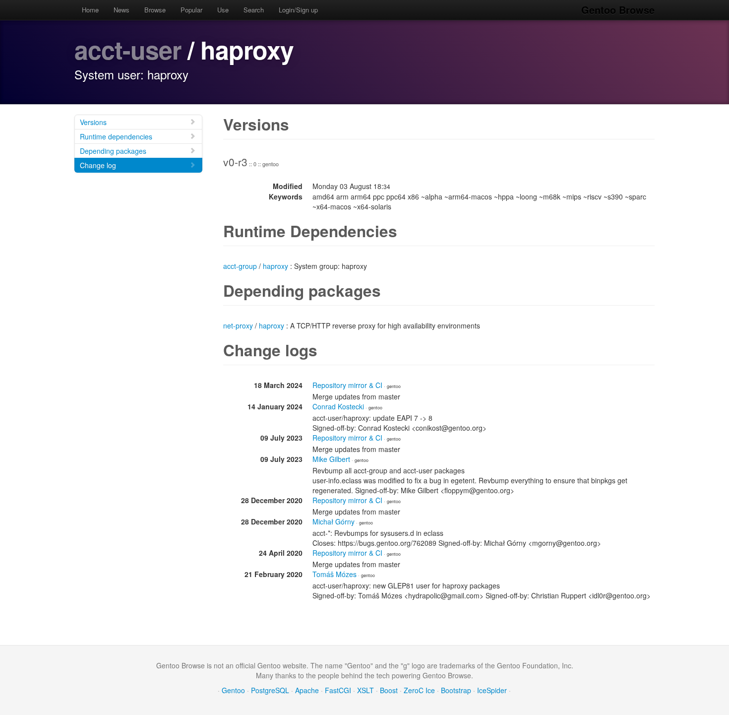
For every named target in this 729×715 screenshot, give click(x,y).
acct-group (240, 266)
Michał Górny (333, 521)
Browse (155, 9)
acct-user (127, 49)
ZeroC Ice (419, 690)
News (121, 9)
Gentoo (233, 690)
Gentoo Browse (618, 9)
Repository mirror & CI (347, 385)
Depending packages (113, 151)
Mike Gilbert (331, 459)
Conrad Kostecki (338, 406)
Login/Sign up (298, 9)
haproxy (275, 266)
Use (223, 9)
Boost (389, 690)
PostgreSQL (270, 690)
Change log (98, 165)
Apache (307, 690)
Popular (191, 9)
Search (253, 9)
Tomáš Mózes (334, 574)
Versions (93, 122)
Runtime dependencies (116, 136)
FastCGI (338, 690)
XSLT (365, 690)
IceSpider (492, 690)
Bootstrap (456, 690)
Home (90, 9)
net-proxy (238, 325)
